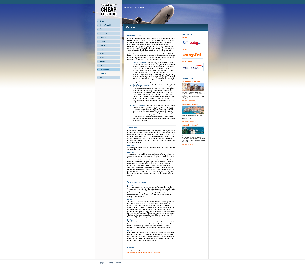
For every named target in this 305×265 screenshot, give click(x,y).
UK (100, 77)
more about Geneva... (188, 144)
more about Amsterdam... (189, 100)
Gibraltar (102, 37)
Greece (102, 41)
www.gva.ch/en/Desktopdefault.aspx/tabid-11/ (145, 252)
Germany (103, 33)
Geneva (103, 73)
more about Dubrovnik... (189, 121)
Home (136, 7)
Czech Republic (105, 25)
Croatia (102, 21)
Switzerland (104, 70)
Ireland (102, 45)
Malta (101, 53)
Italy (101, 49)
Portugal (102, 62)
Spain (101, 66)
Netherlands (104, 58)
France (102, 29)
